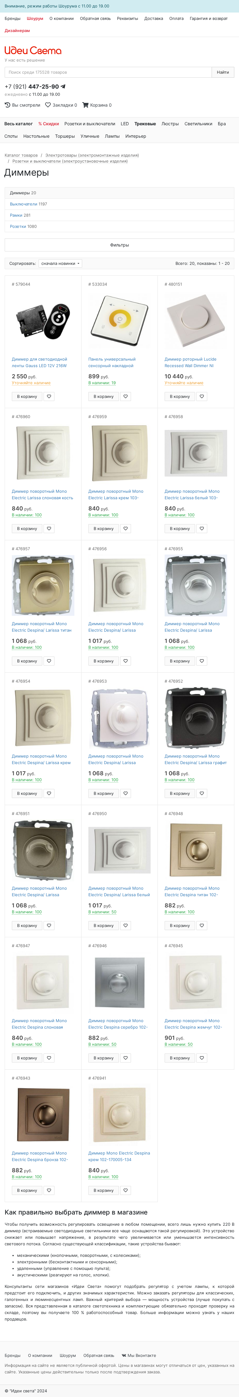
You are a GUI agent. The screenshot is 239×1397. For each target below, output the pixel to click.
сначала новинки (59, 263)
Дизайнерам (17, 30)
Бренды (13, 18)
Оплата (176, 18)
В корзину (27, 396)
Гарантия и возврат (209, 18)
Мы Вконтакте (141, 1355)
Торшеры (65, 136)
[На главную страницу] (36, 50)
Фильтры (119, 244)
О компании (61, 18)
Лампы (112, 136)
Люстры (170, 123)
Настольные (36, 136)
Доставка (153, 18)
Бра (222, 123)
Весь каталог (18, 123)
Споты (11, 136)
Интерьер (135, 136)
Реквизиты (127, 18)
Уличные (90, 136)
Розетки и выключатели (89, 123)
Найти (223, 72)
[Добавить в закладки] (49, 396)
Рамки (20, 215)
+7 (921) (32, 86)
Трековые (145, 123)
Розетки (23, 226)
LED (125, 123)
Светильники (198, 123)
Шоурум (35, 18)
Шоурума (68, 5)
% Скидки (48, 123)
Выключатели (28, 203)
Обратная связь (95, 18)
